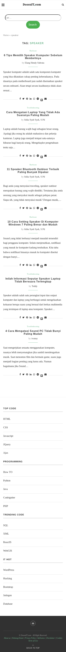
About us (7, 638)
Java (5, 489)
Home (6, 35)
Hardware (33, 51)
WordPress (8, 570)
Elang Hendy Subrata (34, 63)
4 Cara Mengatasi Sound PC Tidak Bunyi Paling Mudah (33, 332)
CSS (5, 427)
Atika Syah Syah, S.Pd (34, 120)
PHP (5, 506)
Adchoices (41, 638)
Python (6, 480)
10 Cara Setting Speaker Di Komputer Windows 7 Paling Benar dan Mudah (33, 223)
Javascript (8, 436)
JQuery (7, 444)
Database (7, 603)
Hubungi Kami (17, 638)
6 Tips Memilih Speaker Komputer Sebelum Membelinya (33, 57)
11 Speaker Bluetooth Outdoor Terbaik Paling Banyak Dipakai (33, 170)
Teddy (34, 286)
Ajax (5, 452)
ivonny (34, 338)
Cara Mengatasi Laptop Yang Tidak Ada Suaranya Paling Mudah (33, 114)
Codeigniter (9, 497)
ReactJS (7, 542)
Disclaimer (50, 638)
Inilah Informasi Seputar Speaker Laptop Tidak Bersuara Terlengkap (33, 280)
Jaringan (7, 595)
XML (6, 533)
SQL (5, 525)
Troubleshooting (33, 108)
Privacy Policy (30, 638)
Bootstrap (8, 587)
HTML (7, 419)
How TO (7, 472)
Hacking (7, 578)
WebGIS (7, 550)
